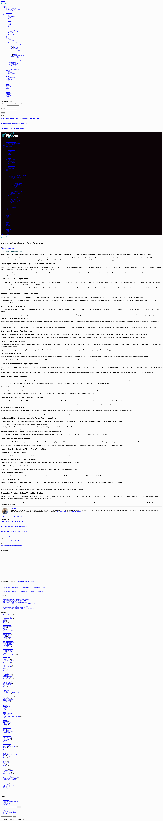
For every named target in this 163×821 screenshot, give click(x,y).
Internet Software (6, 701)
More (7, 98)
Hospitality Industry (17, 53)
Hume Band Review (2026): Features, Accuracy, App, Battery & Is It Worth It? (19, 603)
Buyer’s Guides (11, 34)
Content (7, 84)
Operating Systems (7, 738)
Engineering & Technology (8, 682)
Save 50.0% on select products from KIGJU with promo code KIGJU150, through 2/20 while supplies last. (22, 591)
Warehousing (16, 54)
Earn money (5, 668)
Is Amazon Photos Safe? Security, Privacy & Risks (13, 601)
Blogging (7, 82)
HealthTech (5, 691)
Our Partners (5, 802)
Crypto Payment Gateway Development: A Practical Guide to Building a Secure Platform (20, 118)
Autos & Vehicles (6, 623)
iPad (9, 19)
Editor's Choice (6, 670)
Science (4, 749)
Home (4, 6)
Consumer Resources (7, 651)
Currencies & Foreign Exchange (19, 41)
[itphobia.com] (10, 137)
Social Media (10, 72)
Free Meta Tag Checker (10, 10)
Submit (14, 817)
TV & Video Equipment (15, 66)
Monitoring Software (7, 728)
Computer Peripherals (7, 644)
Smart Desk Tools (11, 32)
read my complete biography (75, 512)
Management (15, 47)
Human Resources (6, 698)
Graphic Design (9, 81)
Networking (8, 92)
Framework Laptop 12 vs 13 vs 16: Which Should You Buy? (13, 128)
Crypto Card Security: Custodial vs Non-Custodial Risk (14, 607)
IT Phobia (9, 808)
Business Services (14, 48)
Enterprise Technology (7, 683)
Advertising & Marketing (16, 44)
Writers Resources (6, 791)
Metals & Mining (6, 723)
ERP (4, 685)
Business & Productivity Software (10, 631)
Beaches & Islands (7, 625)
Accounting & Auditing (8, 614)
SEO (9, 71)
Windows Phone (9, 78)
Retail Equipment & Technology (14, 60)
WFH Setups (10, 33)
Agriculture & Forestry (7, 618)
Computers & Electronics (11, 61)
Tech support (8, 93)
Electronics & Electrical (13, 68)
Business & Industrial (12, 42)
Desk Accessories (11, 30)
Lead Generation (9, 13)
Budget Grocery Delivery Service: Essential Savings (11, 540)
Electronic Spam (6, 677)
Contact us (5, 804)
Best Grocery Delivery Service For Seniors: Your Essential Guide (14, 536)
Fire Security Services (17, 52)
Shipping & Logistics (7, 756)
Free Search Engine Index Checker (13, 9)
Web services (5, 786)
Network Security (14, 63)
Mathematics (5, 721)
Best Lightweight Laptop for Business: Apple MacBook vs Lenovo (15, 123)
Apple (7, 36)
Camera (9, 18)
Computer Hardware (7, 643)
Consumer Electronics (12, 64)
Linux (4, 715)
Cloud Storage (6, 638)
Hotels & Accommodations (8, 696)
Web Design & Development (9, 785)
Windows (7, 97)
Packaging (5, 741)
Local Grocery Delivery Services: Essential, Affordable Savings (14, 531)
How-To (4, 697)
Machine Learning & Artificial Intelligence (11, 716)
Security (7, 90)
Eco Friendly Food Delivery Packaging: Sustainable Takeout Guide (14, 521)
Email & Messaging (7, 681)
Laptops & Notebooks (7, 713)
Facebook (57, 512)
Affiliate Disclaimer (7, 803)
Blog (4, 14)
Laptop (9, 23)
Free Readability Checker (11, 8)
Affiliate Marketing (12, 73)
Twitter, (61, 512)
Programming (8, 86)
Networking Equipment (8, 734)
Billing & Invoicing (7, 626)
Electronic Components (15, 69)
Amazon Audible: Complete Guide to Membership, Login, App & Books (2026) (19, 608)
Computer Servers (6, 647)
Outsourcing (5, 740)
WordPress (8, 96)
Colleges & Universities (8, 641)
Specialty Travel (6, 762)
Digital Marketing (9, 70)
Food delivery (18, 50)
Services (4, 11)
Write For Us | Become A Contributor (10, 801)
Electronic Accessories (7, 675)
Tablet (9, 21)
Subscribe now (6, 800)
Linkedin (65, 512)
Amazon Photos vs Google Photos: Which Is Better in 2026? (15, 602)
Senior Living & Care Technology (10, 754)
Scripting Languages (7, 750)
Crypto (7, 87)
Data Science (8, 85)
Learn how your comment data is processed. (25, 581)
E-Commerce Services (17, 49)
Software (7, 74)
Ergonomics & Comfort (13, 31)
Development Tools (7, 662)
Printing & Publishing (7, 744)
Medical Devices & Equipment (9, 722)
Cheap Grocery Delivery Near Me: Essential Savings (11, 545)
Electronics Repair (14, 65)
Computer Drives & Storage (8, 642)
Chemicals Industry (14, 56)
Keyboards (13, 29)
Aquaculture (5, 622)
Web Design (8, 95)
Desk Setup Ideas (11, 26)
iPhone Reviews (11, 16)
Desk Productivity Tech (10, 25)
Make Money (8, 80)
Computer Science (6, 645)
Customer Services (7, 655)
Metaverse (8, 89)
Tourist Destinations (7, 772)
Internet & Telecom (7, 700)
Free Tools (5, 7)
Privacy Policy (6, 813)
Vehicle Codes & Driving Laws (9, 778)
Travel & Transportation (8, 775)
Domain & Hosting (9, 79)
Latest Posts (5, 714)
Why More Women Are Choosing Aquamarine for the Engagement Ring (17, 606)
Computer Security (12, 62)
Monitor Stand (6, 726)
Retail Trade (10, 58)
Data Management (6, 657)
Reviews (7, 15)
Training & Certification (8, 773)
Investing (12, 40)
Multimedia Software (7, 730)
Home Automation (7, 693)
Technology (8, 94)
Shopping (5, 757)
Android (10, 17)
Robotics (7, 88)
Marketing (15, 45)
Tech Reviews (11, 27)
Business (7, 38)
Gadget (9, 24)
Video (4, 780)
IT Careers (5, 707)
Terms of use (5, 814)
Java (4, 708)
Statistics (5, 763)
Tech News (5, 765)
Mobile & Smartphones (10, 77)
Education (5, 672)
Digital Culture (6, 663)
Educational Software (7, 674)
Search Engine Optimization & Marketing (11, 752)
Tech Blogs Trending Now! (8, 811)
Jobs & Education (6, 709)
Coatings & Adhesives (17, 57)
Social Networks (6, 760)
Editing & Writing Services (18, 55)
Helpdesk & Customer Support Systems (11, 692)
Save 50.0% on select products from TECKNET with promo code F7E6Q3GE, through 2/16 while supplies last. (23, 587)
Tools (4, 771)
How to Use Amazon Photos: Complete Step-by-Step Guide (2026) (16, 604)
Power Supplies (6, 742)
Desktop (10, 22)
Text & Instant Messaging (8, 770)
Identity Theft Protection (8, 699)
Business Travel (6, 635)
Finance (9, 39)
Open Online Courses (7, 737)
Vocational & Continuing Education (10, 781)
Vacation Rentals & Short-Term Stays (10, 777)
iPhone (4, 705)
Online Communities (7, 736)
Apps (7, 37)
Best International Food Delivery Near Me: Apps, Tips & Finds (14, 526)
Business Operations (15, 46)
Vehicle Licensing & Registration (9, 779)
